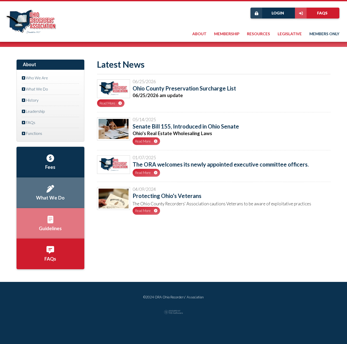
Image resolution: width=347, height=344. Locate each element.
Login (278, 13)
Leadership (35, 111)
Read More (108, 103)
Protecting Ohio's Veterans (167, 195)
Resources (258, 33)
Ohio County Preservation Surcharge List (184, 88)
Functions (33, 133)
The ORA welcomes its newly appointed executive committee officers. (221, 164)
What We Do (36, 89)
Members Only (324, 33)
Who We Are (36, 78)
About (199, 33)
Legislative (290, 33)
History (31, 100)
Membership (226, 33)
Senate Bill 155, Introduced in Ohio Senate (186, 126)
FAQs (322, 13)
